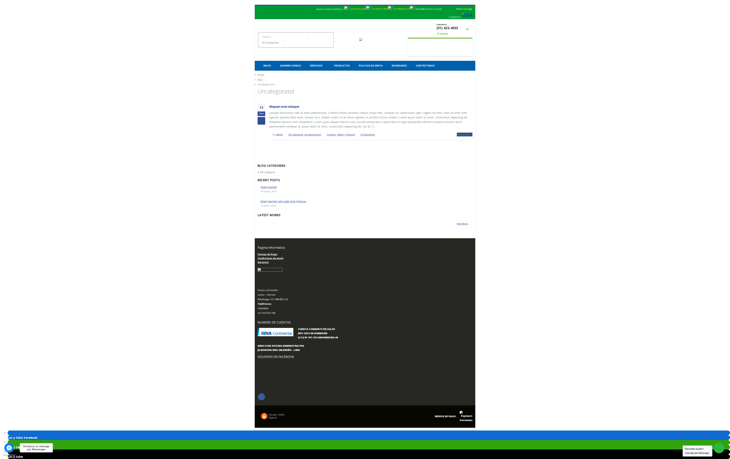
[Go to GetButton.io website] (9, 455)
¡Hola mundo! (268, 187)
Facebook (261, 396)
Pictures (350, 134)
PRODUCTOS (342, 65)
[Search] (288, 43)
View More (462, 223)
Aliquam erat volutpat (284, 106)
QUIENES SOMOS (290, 65)
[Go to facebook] (9, 448)
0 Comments (368, 134)
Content (331, 134)
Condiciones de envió (270, 258)
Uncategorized (312, 134)
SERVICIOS (316, 65)
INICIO (267, 65)
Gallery (341, 134)
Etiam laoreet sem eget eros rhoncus (283, 201)
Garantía (263, 262)
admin (279, 134)
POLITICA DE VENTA (371, 65)
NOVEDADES (399, 65)
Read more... (464, 134)
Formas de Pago (267, 254)
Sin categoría (295, 134)
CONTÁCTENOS (425, 65)
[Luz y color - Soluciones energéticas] (367, 40)
